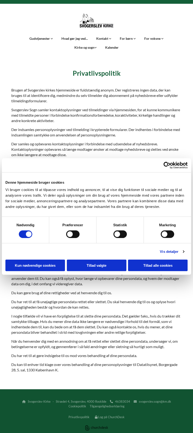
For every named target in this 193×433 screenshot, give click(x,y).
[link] (41, 38)
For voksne (152, 38)
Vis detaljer (169, 251)
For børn (126, 38)
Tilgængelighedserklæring (107, 406)
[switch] (73, 234)
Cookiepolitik (77, 406)
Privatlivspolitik (78, 417)
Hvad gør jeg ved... (74, 38)
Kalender (112, 47)
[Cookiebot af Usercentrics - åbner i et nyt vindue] (167, 165)
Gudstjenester (40, 38)
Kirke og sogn (84, 47)
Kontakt (102, 38)
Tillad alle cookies (158, 265)
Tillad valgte (96, 265)
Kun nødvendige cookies (35, 265)
